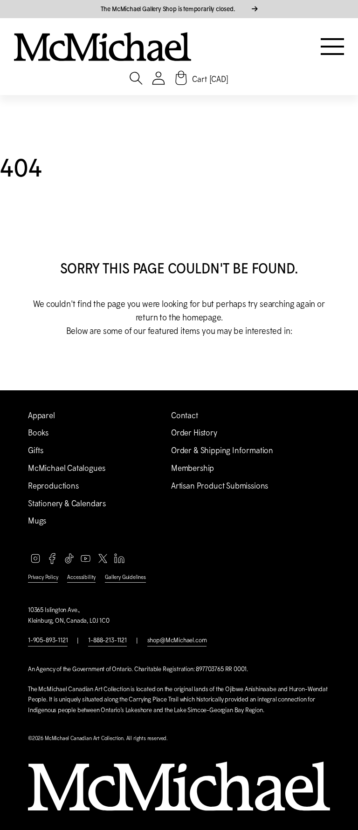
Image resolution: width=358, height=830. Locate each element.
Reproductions (53, 486)
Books (38, 433)
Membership (192, 468)
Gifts (35, 450)
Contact (184, 415)
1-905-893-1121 (48, 640)
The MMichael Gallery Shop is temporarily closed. (169, 9)
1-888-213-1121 (107, 640)
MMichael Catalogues (66, 468)
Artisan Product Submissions (219, 486)
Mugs (37, 521)
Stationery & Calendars (67, 503)
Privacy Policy (43, 577)
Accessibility (81, 577)
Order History (194, 433)
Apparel (41, 415)
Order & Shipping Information (222, 450)
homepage (201, 317)
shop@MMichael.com (177, 640)
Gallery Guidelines (125, 577)
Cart (210, 79)
